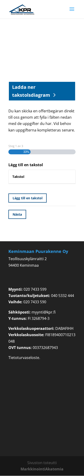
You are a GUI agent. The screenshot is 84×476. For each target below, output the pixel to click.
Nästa (17, 214)
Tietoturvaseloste (23, 357)
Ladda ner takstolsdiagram (31, 91)
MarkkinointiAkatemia (42, 469)
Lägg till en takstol (27, 198)
